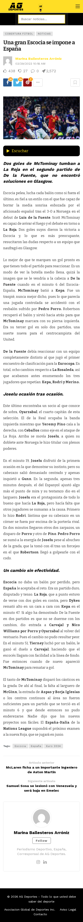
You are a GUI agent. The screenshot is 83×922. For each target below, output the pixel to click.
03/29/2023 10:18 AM (30, 63)
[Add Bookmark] (75, 82)
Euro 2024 (53, 746)
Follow (41, 840)
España (36, 746)
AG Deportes (28, 896)
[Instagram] (38, 862)
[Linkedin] (45, 862)
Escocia (20, 746)
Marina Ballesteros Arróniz (38, 59)
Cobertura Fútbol (19, 33)
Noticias (44, 33)
